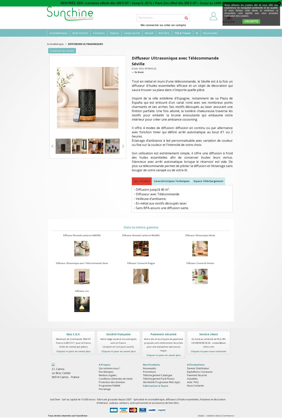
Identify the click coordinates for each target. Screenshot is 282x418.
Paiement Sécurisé (197, 375)
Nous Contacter (195, 385)
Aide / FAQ (193, 382)
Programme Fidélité (109, 385)
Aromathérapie (58, 33)
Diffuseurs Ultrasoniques (85, 44)
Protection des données (112, 382)
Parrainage (105, 389)
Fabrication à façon (155, 385)
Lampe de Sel (132, 33)
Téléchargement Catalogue (157, 375)
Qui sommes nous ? (109, 368)
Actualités (192, 378)
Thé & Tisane (182, 33)
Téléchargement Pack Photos (158, 378)
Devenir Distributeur (198, 368)
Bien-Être (164, 33)
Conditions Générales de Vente (116, 378)
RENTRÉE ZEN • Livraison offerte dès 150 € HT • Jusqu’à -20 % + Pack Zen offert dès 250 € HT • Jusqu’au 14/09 (141, 3)
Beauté (149, 33)
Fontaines (99, 33)
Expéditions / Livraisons (200, 371)
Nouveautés (210, 33)
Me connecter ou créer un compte (163, 25)
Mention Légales (107, 375)
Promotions (149, 371)
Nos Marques (106, 371)
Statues (114, 33)
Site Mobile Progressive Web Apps (161, 382)
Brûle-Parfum (80, 33)
